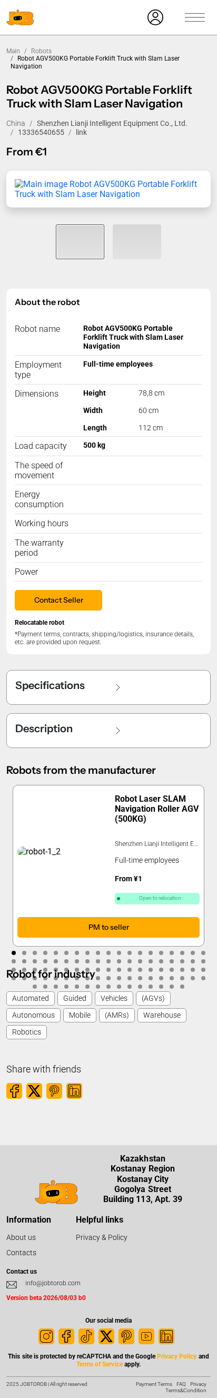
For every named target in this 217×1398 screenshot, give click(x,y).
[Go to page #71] (150, 978)
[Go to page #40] (24, 970)
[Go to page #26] (77, 961)
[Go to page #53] (161, 970)
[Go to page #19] (203, 953)
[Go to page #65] (87, 978)
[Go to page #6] (66, 953)
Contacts (21, 1252)
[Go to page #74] (182, 978)
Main (13, 51)
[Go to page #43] (56, 970)
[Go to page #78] (45, 987)
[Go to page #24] (56, 961)
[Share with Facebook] (14, 1091)
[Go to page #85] (119, 987)
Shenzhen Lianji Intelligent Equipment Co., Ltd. (112, 123)
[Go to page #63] (66, 978)
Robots (41, 51)
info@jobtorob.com (53, 1283)
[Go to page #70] (140, 978)
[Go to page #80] (66, 987)
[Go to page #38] (203, 961)
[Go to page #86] (129, 987)
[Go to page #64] (77, 978)
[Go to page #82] (87, 987)
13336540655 (41, 132)
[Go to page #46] (87, 970)
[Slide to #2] (137, 241)
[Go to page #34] (161, 961)
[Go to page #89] (161, 987)
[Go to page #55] (182, 970)
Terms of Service (99, 1364)
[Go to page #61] (45, 978)
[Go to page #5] (56, 953)
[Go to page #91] (182, 987)
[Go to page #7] (77, 953)
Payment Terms (154, 1384)
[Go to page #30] (119, 961)
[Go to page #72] (161, 978)
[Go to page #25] (66, 961)
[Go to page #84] (108, 987)
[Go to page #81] (77, 987)
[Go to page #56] (193, 970)
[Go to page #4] (45, 953)
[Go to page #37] (193, 961)
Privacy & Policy (101, 1237)
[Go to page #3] (34, 953)
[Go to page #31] (129, 961)
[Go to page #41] (34, 970)
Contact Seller (58, 600)
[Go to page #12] (129, 953)
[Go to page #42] (45, 970)
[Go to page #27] (87, 961)
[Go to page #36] (182, 961)
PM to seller (108, 927)
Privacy (198, 1384)
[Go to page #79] (56, 987)
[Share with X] (34, 1091)
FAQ (181, 1384)
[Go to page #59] (24, 978)
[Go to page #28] (98, 961)
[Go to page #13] (140, 953)
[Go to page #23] (45, 961)
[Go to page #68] (119, 978)
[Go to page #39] (13, 970)
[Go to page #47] (98, 970)
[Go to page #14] (150, 953)
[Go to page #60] (34, 978)
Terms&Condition (185, 1390)
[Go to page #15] (161, 953)
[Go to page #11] (119, 953)
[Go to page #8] (87, 953)
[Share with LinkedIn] (74, 1091)
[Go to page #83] (98, 987)
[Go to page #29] (108, 961)
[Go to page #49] (119, 970)
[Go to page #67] (108, 978)
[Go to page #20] (13, 961)
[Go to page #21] (24, 961)
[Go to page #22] (34, 961)
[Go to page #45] (77, 970)
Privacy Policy (176, 1356)
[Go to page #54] (171, 970)
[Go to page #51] (140, 970)
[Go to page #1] (13, 953)
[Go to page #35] (171, 961)
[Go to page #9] (98, 953)
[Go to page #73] (171, 978)
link (81, 132)
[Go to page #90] (171, 987)
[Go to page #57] (203, 970)
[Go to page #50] (129, 970)
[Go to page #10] (108, 953)
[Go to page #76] (203, 978)
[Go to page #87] (140, 987)
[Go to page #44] (66, 970)
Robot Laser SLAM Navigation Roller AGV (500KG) (157, 809)
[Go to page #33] (150, 961)
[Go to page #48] (108, 970)
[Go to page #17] (182, 953)
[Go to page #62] (56, 978)
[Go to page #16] (171, 953)
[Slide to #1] (80, 241)
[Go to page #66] (98, 978)
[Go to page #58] (13, 978)
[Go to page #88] (150, 987)
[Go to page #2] (24, 953)
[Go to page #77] (34, 987)
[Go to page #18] (193, 953)
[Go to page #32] (140, 961)
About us (21, 1237)
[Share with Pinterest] (54, 1091)
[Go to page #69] (129, 978)
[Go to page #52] (150, 970)
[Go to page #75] (193, 978)
